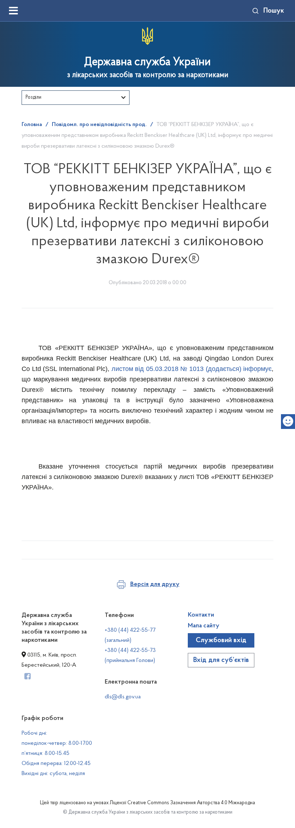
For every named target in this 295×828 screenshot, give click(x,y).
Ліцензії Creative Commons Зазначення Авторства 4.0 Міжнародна (182, 803)
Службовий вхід (221, 640)
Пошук (273, 10)
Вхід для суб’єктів (221, 660)
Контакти (201, 615)
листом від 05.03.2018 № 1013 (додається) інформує (192, 368)
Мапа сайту (203, 626)
